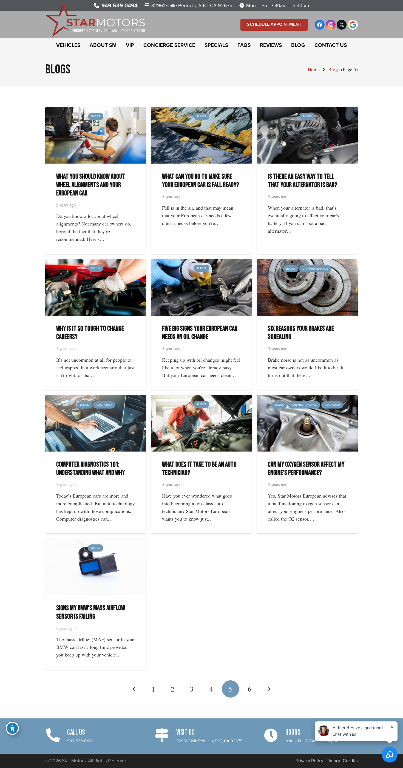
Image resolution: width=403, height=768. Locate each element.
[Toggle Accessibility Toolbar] (12, 728)
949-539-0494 (80, 740)
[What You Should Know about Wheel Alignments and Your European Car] (95, 110)
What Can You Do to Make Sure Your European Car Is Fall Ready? (200, 180)
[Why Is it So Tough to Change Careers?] (95, 262)
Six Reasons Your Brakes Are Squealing (301, 332)
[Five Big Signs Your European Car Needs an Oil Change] (201, 262)
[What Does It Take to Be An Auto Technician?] (201, 398)
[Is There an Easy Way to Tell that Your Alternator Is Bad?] (307, 110)
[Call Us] (56, 735)
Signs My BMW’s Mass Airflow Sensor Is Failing (90, 612)
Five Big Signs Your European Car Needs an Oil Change (199, 332)
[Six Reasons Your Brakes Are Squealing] (307, 262)
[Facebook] (320, 25)
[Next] (268, 689)
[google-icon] (353, 25)
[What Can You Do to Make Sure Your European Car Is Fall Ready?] (201, 110)
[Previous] (134, 689)
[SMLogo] (95, 19)
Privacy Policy (309, 761)
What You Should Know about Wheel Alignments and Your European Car (90, 184)
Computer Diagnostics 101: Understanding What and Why (90, 468)
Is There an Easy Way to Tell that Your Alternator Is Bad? (302, 180)
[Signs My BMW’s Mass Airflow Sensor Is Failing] (95, 542)
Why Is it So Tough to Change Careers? (90, 332)
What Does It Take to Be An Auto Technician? (199, 468)
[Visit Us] (165, 735)
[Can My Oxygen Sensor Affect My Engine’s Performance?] (307, 398)
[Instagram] (331, 25)
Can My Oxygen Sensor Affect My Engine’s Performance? (306, 468)
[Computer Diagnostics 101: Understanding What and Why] (95, 398)
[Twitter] (342, 25)
